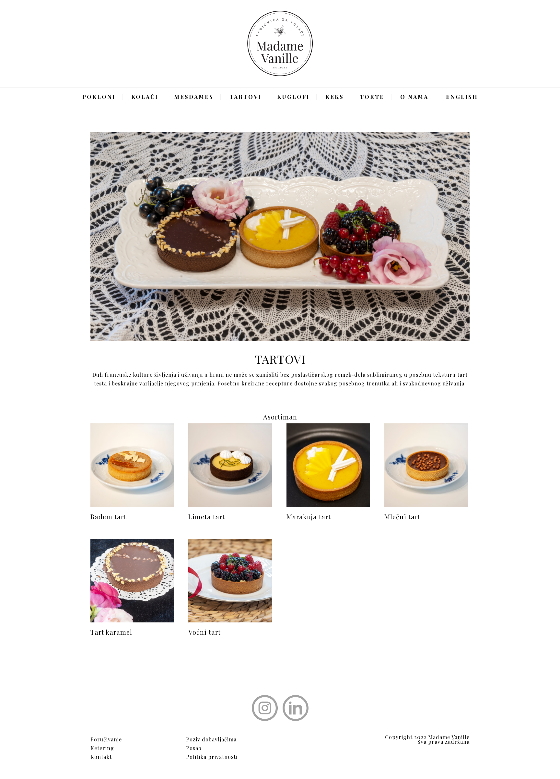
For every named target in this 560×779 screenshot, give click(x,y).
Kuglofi (293, 96)
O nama (414, 96)
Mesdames (194, 96)
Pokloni (98, 96)
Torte (372, 96)
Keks (334, 96)
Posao (194, 748)
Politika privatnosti (212, 756)
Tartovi (245, 96)
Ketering (102, 748)
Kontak (100, 756)
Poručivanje (106, 739)
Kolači (144, 96)
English (462, 96)
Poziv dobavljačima (211, 739)
